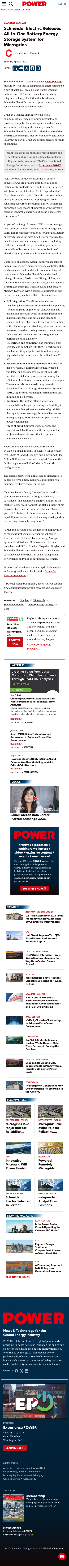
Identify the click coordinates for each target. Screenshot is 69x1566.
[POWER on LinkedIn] (26, 1371)
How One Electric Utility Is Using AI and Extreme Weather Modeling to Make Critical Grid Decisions (33, 762)
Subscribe (49, 1506)
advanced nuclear (36, 994)
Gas (27, 932)
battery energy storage (41, 604)
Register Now (15, 642)
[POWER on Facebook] (16, 1371)
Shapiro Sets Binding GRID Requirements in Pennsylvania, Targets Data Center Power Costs (44, 1067)
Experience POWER (50, 165)
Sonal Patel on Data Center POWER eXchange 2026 (29, 817)
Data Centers (33, 1017)
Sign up (27, 1534)
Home (4, 9)
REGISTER (15, 719)
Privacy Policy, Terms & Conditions (20, 1471)
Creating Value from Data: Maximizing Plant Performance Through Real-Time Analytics (32, 701)
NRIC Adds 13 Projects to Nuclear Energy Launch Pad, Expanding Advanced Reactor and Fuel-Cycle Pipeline (43, 1002)
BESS (7, 609)
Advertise (8, 1468)
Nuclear (30, 974)
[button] (3, 3)
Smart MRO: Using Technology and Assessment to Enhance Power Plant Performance (31, 737)
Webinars (18, 665)
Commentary (32, 1037)
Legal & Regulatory (37, 952)
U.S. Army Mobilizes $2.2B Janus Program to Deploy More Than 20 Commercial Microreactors (44, 918)
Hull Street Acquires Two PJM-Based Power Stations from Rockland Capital (43, 938)
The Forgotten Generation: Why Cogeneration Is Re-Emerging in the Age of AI (44, 1088)
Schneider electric (14, 604)
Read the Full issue (17, 1277)
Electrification (20, 9)
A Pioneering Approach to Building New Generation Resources (48, 1268)
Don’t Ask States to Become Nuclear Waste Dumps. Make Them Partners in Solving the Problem (42, 1044)
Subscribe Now (33, 888)
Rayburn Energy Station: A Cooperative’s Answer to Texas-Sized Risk (48, 1248)
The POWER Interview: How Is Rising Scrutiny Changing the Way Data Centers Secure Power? (43, 959)
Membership (23, 1468)
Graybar (8, 115)
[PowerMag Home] (34, 3)
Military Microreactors (39, 912)
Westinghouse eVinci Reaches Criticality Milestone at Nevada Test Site (44, 980)
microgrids (39, 600)
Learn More (14, 1447)
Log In (60, 3)
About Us (38, 1468)
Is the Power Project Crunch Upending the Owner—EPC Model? (47, 1227)
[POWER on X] (21, 1371)
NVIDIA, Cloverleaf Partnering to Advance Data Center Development (43, 1023)
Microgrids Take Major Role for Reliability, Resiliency (17, 1129)
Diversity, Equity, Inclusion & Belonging (23, 1475)
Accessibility (29, 1478)
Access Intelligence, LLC (27, 1548)
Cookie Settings (11, 1478)
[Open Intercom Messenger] (62, 1556)
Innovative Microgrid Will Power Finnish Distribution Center (16, 1168)
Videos (16, 782)
